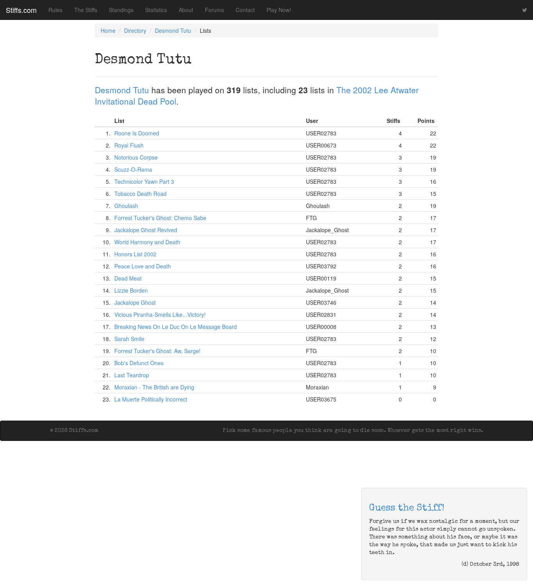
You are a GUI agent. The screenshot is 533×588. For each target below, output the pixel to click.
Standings (121, 10)
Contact (245, 10)
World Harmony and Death (147, 242)
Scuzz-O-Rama (133, 169)
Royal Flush (129, 145)
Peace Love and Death (142, 266)
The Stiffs (85, 10)
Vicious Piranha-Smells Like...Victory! (160, 314)
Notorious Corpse (136, 157)
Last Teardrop (131, 375)
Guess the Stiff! (406, 508)
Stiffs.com (21, 10)
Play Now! (278, 10)
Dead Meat (128, 278)
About (186, 10)
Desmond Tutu (173, 30)
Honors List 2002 (135, 254)
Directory (135, 30)
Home (108, 30)
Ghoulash (126, 206)
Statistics (156, 10)
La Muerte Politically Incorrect (150, 399)
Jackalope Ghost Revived (145, 230)
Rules (55, 10)
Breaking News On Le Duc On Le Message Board (175, 326)
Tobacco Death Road (140, 193)
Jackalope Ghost (135, 302)
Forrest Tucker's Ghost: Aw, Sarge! (157, 351)
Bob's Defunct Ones (138, 363)
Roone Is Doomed (136, 133)
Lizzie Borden (131, 290)
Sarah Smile (129, 339)
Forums (214, 10)
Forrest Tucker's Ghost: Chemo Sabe (160, 218)
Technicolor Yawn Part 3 (144, 181)
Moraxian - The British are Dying (154, 387)
